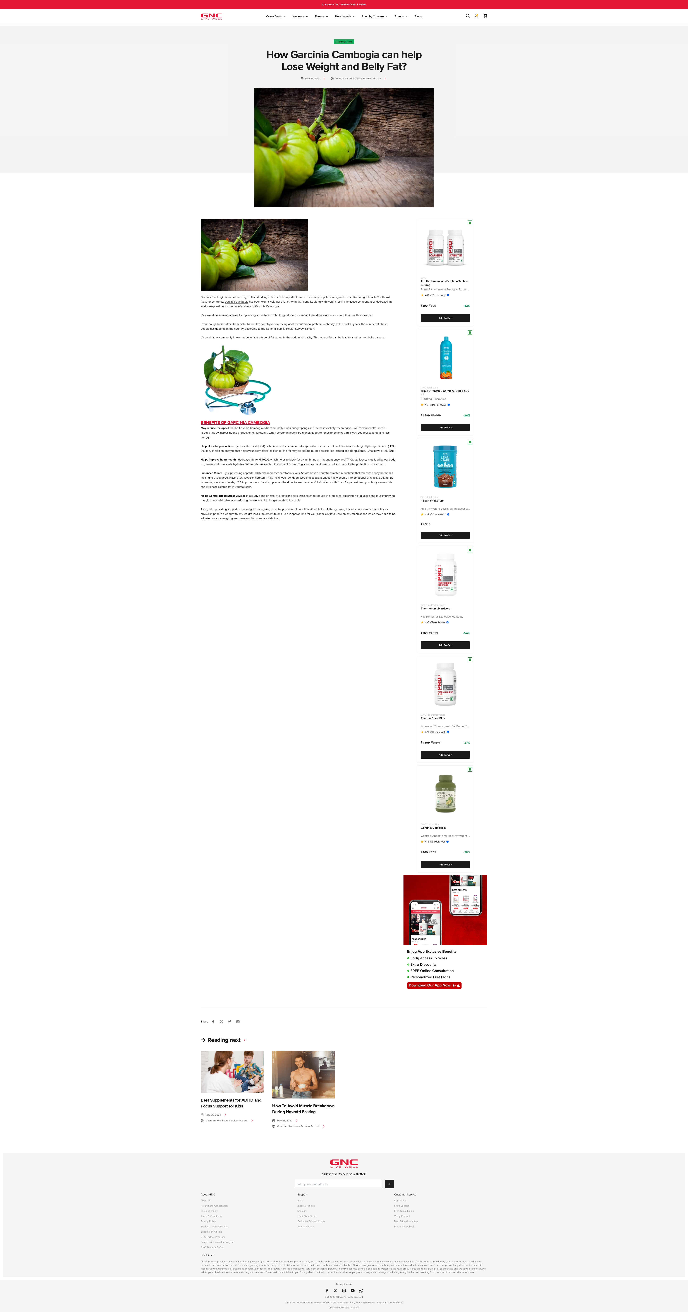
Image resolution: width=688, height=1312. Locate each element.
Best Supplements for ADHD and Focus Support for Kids (231, 1103)
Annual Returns (306, 1226)
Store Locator (401, 1205)
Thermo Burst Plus (433, 718)
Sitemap (301, 1211)
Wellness (298, 16)
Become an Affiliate (211, 1231)
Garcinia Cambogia (433, 828)
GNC (423, 278)
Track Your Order (306, 1216)
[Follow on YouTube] (352, 1291)
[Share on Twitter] (221, 1022)
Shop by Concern (373, 16)
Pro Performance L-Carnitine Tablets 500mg (444, 283)
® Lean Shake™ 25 (432, 500)
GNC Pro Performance (433, 605)
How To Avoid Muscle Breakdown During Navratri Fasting (303, 1108)
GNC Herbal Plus (430, 824)
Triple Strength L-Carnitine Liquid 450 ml (445, 392)
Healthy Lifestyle (344, 41)
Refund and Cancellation (214, 1205)
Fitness (319, 16)
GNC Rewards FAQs (212, 1247)
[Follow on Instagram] (344, 1291)
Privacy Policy (208, 1221)
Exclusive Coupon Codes (311, 1221)
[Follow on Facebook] (327, 1291)
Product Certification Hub (214, 1226)
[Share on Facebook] (213, 1022)
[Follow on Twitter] (335, 1291)
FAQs (300, 1200)
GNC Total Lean (429, 387)
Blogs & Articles (306, 1205)
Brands (399, 16)
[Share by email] (238, 1022)
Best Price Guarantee (406, 1221)
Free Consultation (404, 1211)
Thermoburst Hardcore (435, 608)
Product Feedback (404, 1226)
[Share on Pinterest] (230, 1022)
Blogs (418, 16)
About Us (206, 1200)
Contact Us (400, 1200)
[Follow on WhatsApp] (361, 1291)
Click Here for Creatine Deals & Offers (344, 4)
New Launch (343, 16)
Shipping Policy (209, 1211)
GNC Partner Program (213, 1237)
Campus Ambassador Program (217, 1242)
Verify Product (402, 1216)
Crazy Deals (274, 16)
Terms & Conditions (211, 1216)
